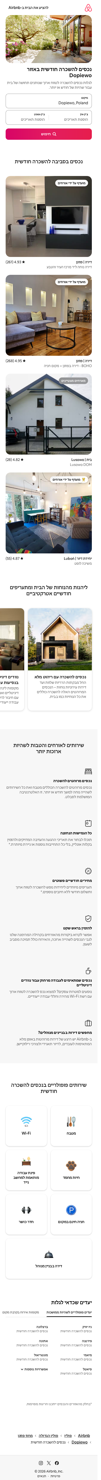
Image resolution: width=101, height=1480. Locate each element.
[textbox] (70, 119)
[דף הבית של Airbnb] (88, 7)
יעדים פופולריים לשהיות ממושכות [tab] (69, 1312)
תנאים (41, 1476)
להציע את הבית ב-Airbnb (28, 7)
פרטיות (55, 1476)
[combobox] (48, 103)
